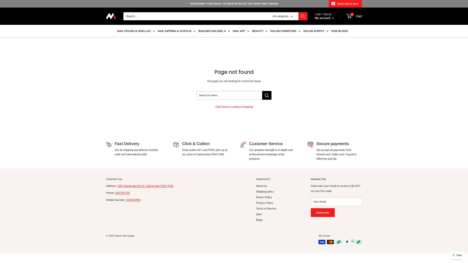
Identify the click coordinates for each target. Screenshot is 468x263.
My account (323, 18)
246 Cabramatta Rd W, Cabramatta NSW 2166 (145, 185)
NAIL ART (239, 31)
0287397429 (122, 192)
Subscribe (322, 212)
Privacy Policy (264, 202)
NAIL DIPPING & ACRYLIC (175, 31)
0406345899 (133, 199)
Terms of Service (266, 208)
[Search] (302, 16)
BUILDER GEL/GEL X (212, 31)
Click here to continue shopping (234, 106)
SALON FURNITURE (283, 31)
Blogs (259, 219)
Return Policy (264, 197)
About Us (261, 185)
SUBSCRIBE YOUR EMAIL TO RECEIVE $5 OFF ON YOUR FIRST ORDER (234, 3)
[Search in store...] (266, 95)
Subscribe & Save (348, 3)
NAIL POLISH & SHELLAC (134, 31)
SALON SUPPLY (313, 31)
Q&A (259, 214)
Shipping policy (265, 191)
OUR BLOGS (339, 31)
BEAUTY (257, 31)
